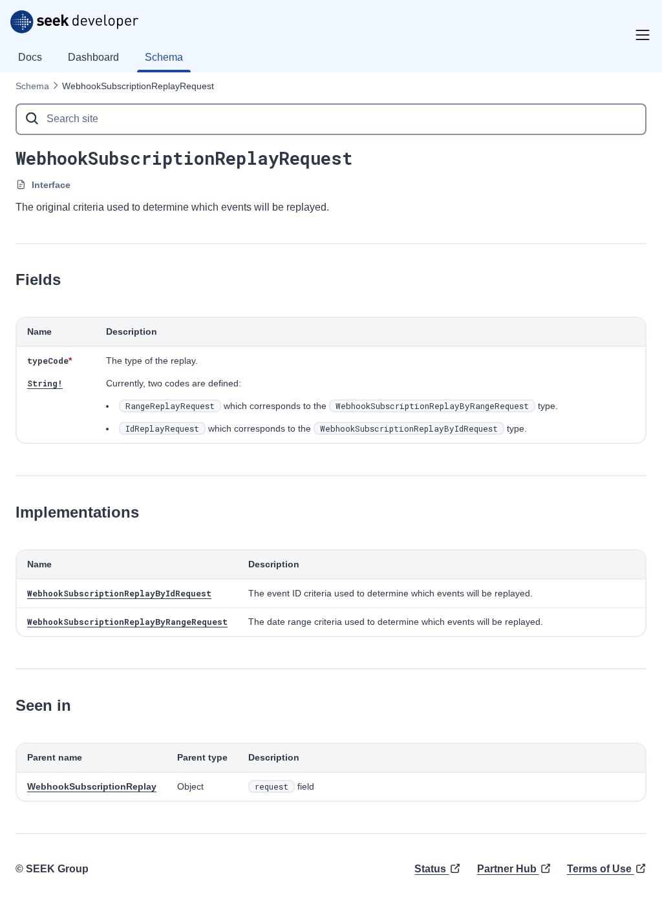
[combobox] (331, 119)
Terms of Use (599, 868)
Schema (32, 86)
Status (430, 868)
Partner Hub (507, 868)
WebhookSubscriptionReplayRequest (138, 86)
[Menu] (643, 35)
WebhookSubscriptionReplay (91, 786)
